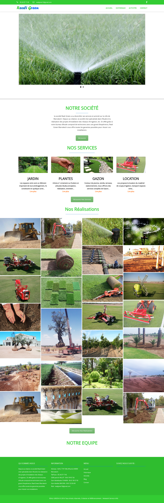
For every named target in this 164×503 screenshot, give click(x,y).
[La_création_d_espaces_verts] (143, 281)
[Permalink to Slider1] (82, 56)
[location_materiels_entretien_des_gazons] (61, 228)
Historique (87, 468)
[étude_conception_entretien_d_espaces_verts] (102, 283)
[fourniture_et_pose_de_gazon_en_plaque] (143, 308)
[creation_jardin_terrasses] (143, 254)
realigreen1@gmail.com (44, 2)
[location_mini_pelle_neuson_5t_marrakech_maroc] (20, 312)
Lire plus (33, 186)
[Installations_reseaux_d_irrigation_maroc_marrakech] (20, 257)
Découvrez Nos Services (82, 194)
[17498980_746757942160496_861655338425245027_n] (20, 228)
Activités (86, 471)
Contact (143, 8)
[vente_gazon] (102, 226)
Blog (85, 474)
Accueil (109, 8)
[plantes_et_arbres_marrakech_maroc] (20, 284)
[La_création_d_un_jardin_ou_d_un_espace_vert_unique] (61, 258)
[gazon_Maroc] (143, 226)
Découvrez (82, 133)
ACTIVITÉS (133, 8)
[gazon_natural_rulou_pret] (102, 255)
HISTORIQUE (121, 8)
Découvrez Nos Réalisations (82, 426)
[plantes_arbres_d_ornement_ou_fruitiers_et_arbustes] (61, 288)
